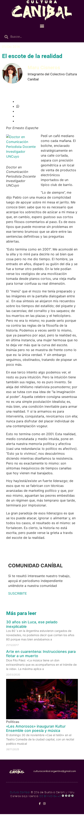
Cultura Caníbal (20, 792)
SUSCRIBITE (17, 593)
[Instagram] (44, 803)
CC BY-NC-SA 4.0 (50, 796)
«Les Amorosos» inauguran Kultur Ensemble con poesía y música (36, 728)
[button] (42, 25)
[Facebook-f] (39, 803)
